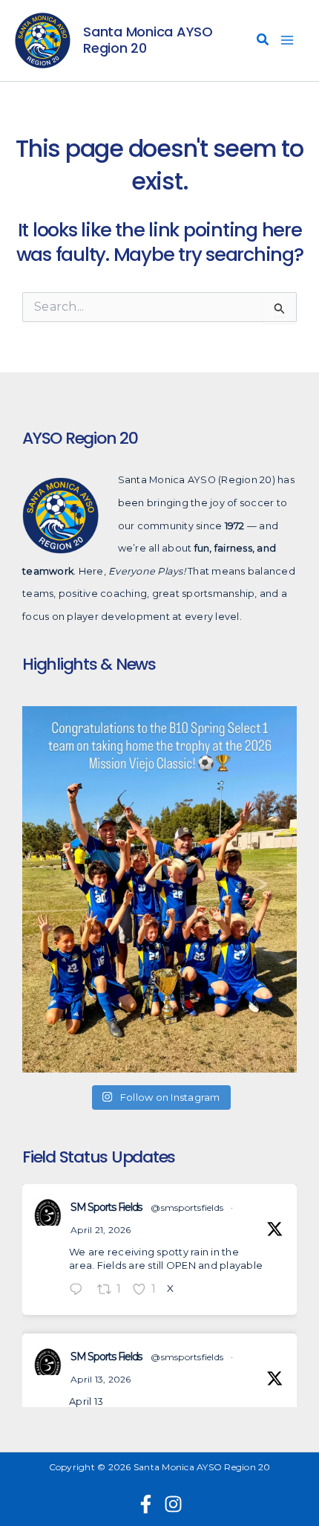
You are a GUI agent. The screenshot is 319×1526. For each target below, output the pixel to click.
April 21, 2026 (100, 1229)
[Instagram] (173, 1504)
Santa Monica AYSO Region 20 (148, 39)
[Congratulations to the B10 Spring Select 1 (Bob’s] (159, 889)
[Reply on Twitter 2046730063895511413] (79, 1291)
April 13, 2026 (100, 1379)
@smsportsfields (187, 1207)
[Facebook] (146, 1504)
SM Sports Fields (106, 1207)
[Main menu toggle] (288, 41)
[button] (263, 41)
